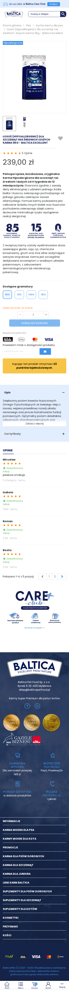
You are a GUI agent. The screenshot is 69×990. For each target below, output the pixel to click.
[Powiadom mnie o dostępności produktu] (45, 351)
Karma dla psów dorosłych (23, 856)
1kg (19, 294)
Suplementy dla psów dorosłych (27, 891)
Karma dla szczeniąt (18, 865)
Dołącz (53, 4)
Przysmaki (10, 926)
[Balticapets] (14, 14)
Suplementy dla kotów (20, 909)
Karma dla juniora (17, 874)
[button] (47, 14)
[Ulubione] (60, 138)
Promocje (10, 847)
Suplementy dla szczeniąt (22, 900)
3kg (43, 294)
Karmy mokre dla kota (19, 839)
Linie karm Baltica (16, 882)
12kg (31, 294)
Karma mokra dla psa (18, 830)
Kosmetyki (10, 918)
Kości (7, 935)
